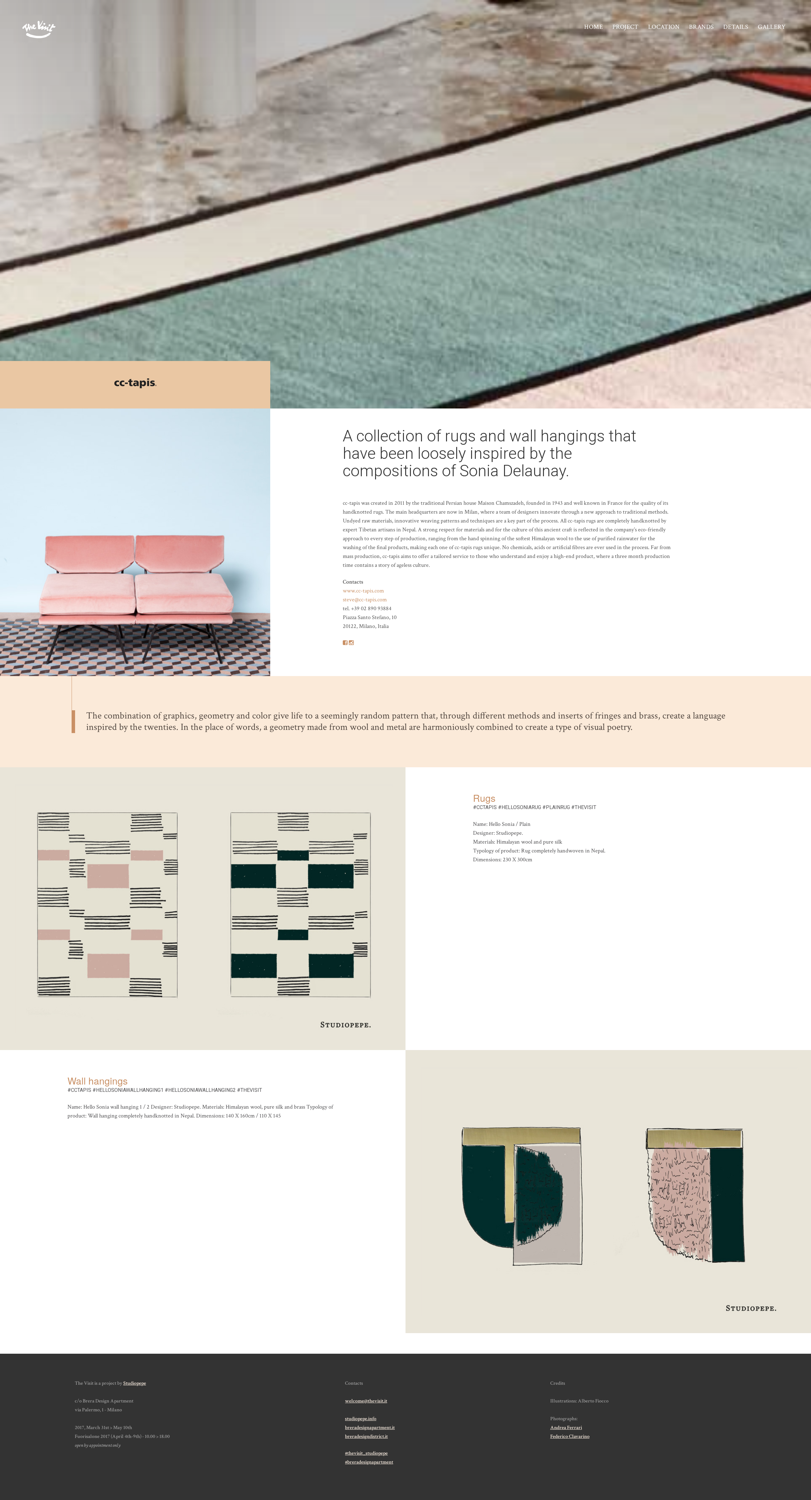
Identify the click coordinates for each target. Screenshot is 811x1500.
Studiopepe (134, 1383)
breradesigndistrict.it (366, 1436)
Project (625, 27)
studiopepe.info (360, 1418)
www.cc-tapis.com (363, 590)
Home (593, 27)
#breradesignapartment (369, 1462)
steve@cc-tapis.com (365, 599)
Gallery (772, 27)
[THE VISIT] (39, 30)
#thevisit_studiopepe (366, 1453)
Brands (701, 27)
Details (735, 27)
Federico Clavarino (570, 1436)
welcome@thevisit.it (366, 1401)
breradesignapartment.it (370, 1427)
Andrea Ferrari (566, 1427)
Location (664, 27)
